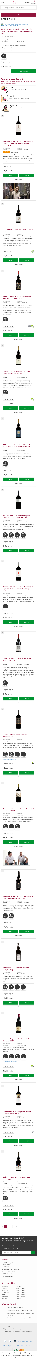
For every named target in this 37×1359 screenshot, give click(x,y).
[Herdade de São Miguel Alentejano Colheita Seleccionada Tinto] (18, 500)
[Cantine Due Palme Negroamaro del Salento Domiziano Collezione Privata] (18, 25)
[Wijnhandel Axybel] (14, 2)
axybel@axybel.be (8, 1276)
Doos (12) (26, 1141)
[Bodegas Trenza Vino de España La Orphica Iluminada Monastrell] (18, 428)
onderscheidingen (10, 759)
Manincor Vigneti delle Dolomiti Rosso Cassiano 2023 (17, 1040)
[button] (3, 56)
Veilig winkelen (7, 1329)
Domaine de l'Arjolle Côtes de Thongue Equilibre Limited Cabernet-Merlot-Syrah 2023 (18, 143)
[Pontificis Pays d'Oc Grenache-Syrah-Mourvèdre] (18, 642)
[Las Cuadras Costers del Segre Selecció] (18, 214)
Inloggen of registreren (12, 1326)
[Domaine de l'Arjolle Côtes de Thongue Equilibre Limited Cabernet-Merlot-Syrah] (18, 126)
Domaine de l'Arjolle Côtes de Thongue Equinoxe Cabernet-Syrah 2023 (18, 897)
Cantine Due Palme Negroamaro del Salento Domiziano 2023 (17, 1113)
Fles (10, 175)
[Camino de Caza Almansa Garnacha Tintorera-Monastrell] (18, 355)
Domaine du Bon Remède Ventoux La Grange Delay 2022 (17, 969)
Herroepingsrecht (27, 1331)
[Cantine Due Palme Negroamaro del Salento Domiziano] (18, 1096)
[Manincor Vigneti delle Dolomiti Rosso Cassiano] (18, 1023)
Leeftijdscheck (7, 1331)
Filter (18, 15)
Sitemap (15, 1329)
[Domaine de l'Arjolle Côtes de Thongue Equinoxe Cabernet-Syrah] (18, 881)
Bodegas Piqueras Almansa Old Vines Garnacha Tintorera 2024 (17, 297)
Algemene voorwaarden (25, 1329)
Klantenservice (25, 1326)
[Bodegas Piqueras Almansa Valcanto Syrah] (18, 1161)
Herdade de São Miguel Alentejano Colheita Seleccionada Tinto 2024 (16, 517)
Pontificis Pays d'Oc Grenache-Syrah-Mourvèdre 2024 (17, 659)
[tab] (18, 760)
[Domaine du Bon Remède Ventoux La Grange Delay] (18, 952)
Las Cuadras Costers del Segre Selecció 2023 (18, 231)
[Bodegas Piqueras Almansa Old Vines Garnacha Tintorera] (18, 281)
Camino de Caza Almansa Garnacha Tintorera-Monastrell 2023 (16, 372)
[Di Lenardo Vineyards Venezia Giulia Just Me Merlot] (18, 793)
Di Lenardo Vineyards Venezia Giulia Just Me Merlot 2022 (18, 810)
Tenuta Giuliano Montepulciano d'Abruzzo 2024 (15, 736)
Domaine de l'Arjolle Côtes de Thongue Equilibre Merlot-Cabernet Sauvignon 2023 (18, 589)
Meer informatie (18, 179)
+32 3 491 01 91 (7, 1274)
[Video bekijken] (16, 191)
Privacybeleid (16, 1331)
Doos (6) (26, 175)
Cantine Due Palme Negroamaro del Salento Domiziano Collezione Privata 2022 (17, 31)
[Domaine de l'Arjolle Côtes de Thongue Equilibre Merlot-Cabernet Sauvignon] (18, 571)
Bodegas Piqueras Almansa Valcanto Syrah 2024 (17, 1178)
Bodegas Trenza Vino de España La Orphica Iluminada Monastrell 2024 (16, 445)
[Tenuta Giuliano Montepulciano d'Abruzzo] (18, 719)
